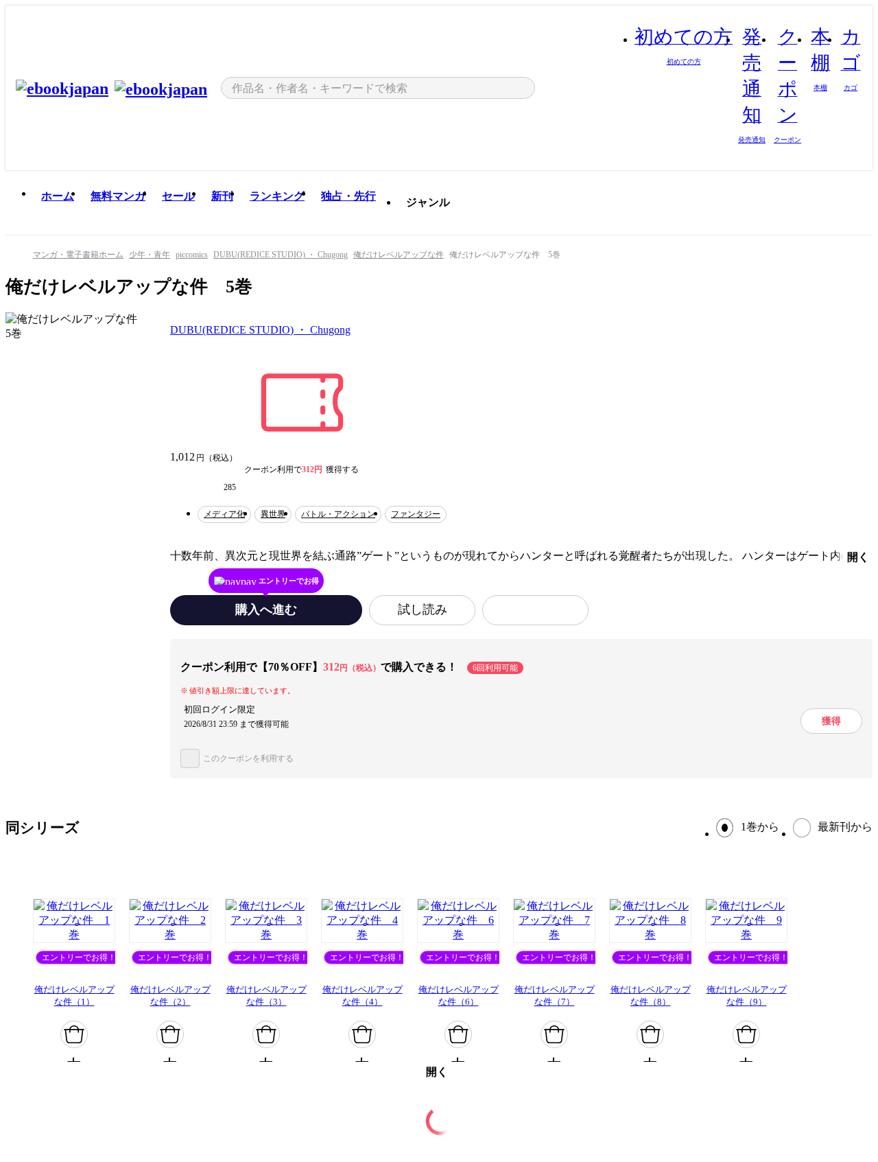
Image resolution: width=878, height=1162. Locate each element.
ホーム (57, 196)
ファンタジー (415, 514)
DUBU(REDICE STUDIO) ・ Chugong (260, 330)
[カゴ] (74, 1034)
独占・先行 (348, 196)
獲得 (831, 720)
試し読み (422, 609)
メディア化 (224, 514)
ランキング (277, 196)
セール (178, 196)
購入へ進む (266, 609)
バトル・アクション (338, 514)
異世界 (273, 514)
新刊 (222, 196)
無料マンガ (118, 196)
